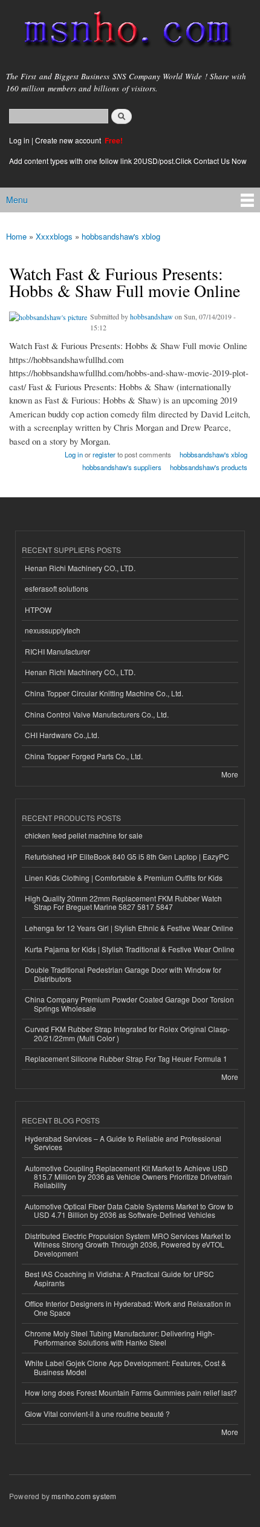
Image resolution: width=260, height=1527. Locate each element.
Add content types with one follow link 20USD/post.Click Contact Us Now (128, 160)
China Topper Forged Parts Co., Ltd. (84, 756)
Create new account (69, 140)
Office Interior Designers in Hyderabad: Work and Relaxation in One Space (128, 1307)
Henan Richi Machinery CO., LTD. (80, 568)
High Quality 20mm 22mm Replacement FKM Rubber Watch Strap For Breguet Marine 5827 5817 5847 (123, 902)
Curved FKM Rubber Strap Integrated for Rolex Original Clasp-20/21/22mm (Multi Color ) (127, 1033)
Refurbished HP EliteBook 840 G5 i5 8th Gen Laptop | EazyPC (127, 856)
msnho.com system (83, 1496)
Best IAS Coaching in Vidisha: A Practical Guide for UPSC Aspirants (119, 1278)
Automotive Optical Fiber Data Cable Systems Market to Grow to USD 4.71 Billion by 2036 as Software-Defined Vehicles (129, 1210)
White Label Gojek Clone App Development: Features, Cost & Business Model (125, 1367)
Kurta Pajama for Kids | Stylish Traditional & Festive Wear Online (130, 949)
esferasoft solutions (56, 588)
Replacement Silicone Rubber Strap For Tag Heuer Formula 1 (126, 1058)
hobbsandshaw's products (208, 467)
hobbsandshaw (151, 316)
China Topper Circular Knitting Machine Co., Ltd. (104, 693)
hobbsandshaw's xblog (121, 236)
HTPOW (38, 609)
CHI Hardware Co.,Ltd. (62, 735)
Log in (19, 140)
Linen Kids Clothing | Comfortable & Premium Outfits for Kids (124, 877)
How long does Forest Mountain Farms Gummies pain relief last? (131, 1392)
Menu (17, 200)
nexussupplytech (52, 630)
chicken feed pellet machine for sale (84, 835)
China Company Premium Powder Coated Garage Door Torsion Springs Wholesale (129, 1003)
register (104, 454)
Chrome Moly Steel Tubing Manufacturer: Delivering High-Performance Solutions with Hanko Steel (120, 1337)
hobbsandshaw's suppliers (121, 467)
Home (16, 236)
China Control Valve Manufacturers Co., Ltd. (97, 714)
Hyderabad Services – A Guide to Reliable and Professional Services (123, 1142)
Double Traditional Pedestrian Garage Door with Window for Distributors (123, 973)
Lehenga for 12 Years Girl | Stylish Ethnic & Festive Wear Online (129, 928)
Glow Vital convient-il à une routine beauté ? (97, 1413)
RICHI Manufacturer (57, 651)
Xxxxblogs (54, 236)
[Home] (122, 32)
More (229, 774)
